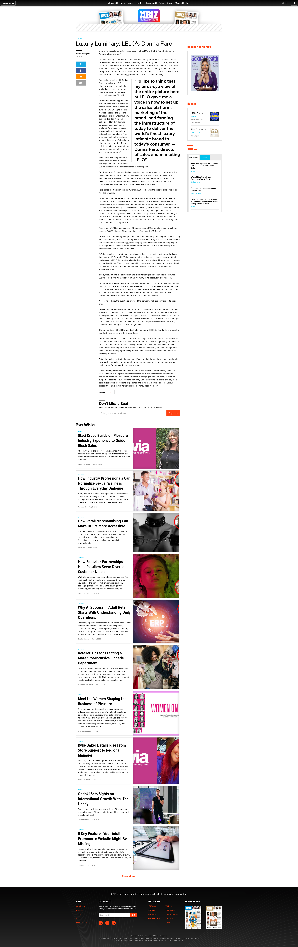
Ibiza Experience (198, 129)
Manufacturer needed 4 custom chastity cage (203, 189)
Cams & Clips (182, 3)
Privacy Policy (81, 922)
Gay (169, 3)
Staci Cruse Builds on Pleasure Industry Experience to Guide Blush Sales (103, 440)
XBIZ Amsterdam (172, 914)
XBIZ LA (168, 906)
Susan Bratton (83, 593)
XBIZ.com (152, 906)
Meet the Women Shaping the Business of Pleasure (102, 701)
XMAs (167, 922)
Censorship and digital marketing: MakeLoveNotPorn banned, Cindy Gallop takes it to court (204, 201)
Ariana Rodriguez (83, 53)
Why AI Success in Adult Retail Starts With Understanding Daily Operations (104, 612)
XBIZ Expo (169, 918)
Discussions (193, 157)
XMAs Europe (197, 113)
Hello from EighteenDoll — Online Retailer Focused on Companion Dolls (204, 165)
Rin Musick (82, 507)
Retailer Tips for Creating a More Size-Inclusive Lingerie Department (101, 658)
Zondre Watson (83, 639)
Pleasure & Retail (154, 3)
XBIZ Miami (170, 910)
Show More (128, 876)
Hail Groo (81, 548)
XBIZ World (152, 914)
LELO (111, 392)
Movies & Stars (116, 3)
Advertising (80, 910)
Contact (79, 914)
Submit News (81, 906)
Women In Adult (84, 464)
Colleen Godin (83, 819)
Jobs (205, 157)
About (78, 918)
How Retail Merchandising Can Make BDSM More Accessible (103, 523)
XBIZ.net (192, 149)
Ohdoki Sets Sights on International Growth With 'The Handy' (103, 799)
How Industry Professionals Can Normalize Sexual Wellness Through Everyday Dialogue (104, 483)
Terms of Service (173, 940)
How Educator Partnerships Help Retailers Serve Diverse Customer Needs (101, 567)
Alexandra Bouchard (85, 685)
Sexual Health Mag (199, 46)
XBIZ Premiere (154, 918)
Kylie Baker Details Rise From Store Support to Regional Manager (102, 750)
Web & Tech (135, 3)
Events (191, 103)
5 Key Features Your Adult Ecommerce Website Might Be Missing (102, 839)
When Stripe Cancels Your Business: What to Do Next (201, 178)
